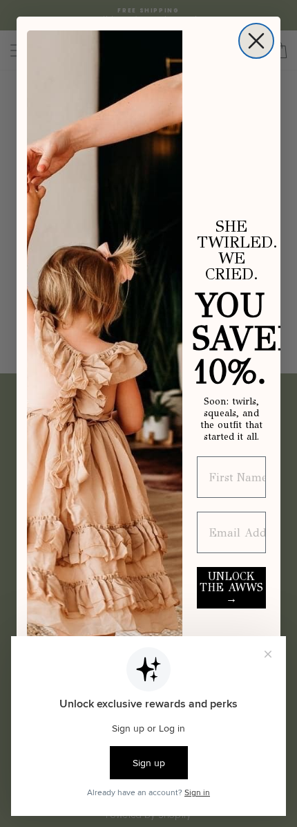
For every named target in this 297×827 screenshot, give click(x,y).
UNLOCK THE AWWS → (231, 587)
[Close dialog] (256, 41)
